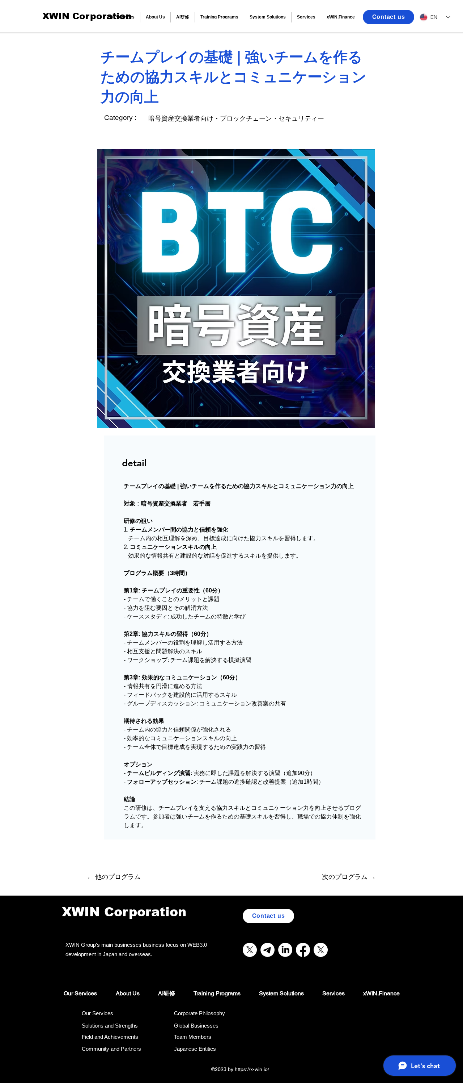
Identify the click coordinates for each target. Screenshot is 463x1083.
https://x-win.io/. (253, 1069)
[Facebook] (303, 950)
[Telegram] (267, 950)
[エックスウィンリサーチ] (250, 950)
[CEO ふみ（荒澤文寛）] (321, 950)
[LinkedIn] (285, 950)
